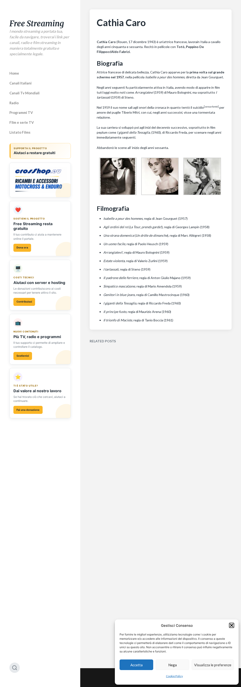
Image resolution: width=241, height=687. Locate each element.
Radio (14, 103)
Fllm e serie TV (21, 122)
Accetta (136, 665)
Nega (172, 665)
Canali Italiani (20, 83)
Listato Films (19, 132)
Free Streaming (36, 23)
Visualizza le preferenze (212, 665)
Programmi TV (21, 112)
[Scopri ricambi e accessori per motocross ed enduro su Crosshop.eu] (40, 180)
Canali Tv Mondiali (24, 93)
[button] (231, 625)
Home (14, 73)
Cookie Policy (174, 676)
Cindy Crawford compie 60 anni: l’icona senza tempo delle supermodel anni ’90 (123, 516)
